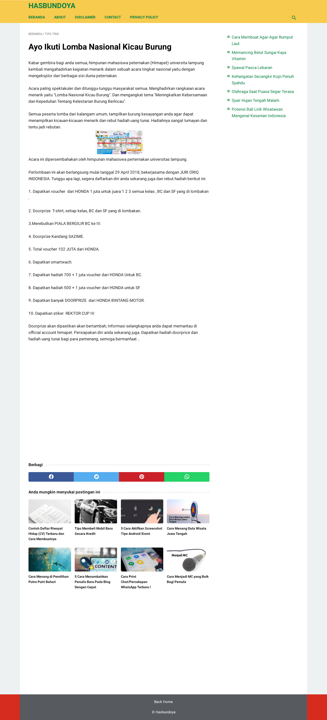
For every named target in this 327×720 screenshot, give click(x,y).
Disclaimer (85, 17)
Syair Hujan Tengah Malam (255, 100)
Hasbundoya (51, 5)
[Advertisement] (118, 402)
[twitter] (96, 477)
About (60, 17)
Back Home (163, 702)
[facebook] (51, 477)
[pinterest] (141, 477)
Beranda (36, 17)
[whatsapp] (186, 477)
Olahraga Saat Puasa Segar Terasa (263, 91)
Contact (113, 17)
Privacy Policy (144, 17)
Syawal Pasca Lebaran (252, 67)
